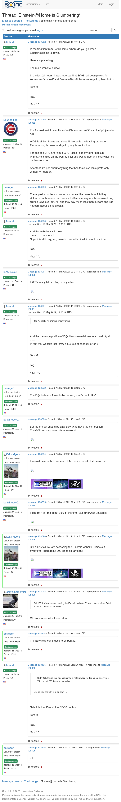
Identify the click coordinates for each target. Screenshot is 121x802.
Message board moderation (16, 24)
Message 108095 (37, 502)
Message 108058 (37, 220)
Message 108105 (37, 664)
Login (111, 4)
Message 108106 (37, 747)
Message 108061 (37, 271)
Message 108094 (37, 453)
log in (40, 30)
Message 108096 (37, 536)
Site (47, 4)
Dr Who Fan (10, 120)
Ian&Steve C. (11, 272)
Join (100, 4)
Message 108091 (37, 305)
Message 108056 (37, 186)
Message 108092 (37, 387)
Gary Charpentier (16, 592)
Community (31, 4)
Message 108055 (37, 119)
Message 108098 (37, 591)
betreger (9, 187)
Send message (10, 47)
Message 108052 (37, 41)
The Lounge (31, 20)
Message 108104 (37, 633)
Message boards (12, 20)
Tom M (10, 42)
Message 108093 (37, 419)
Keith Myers (13, 454)
